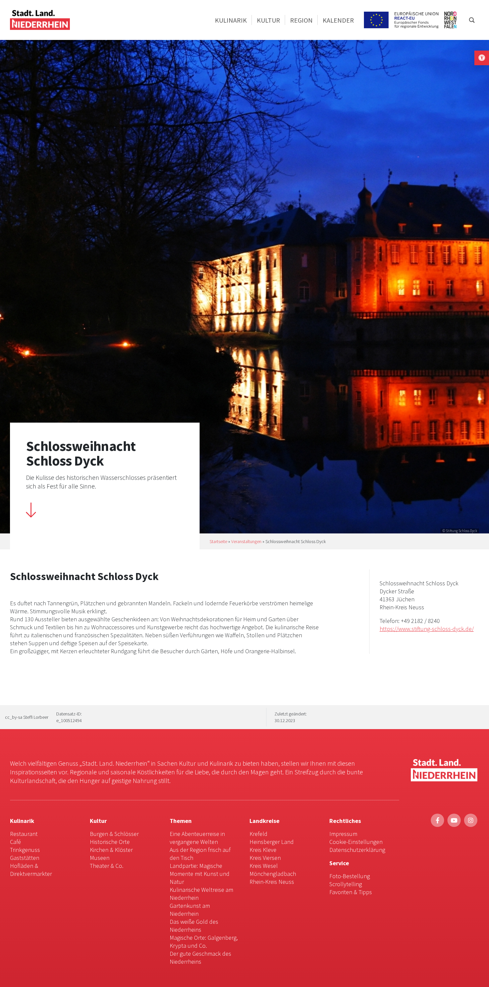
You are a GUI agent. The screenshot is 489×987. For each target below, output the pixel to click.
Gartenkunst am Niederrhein (190, 909)
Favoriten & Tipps (350, 892)
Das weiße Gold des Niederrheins (194, 925)
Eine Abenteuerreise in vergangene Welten (197, 838)
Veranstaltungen (246, 541)
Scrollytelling (345, 884)
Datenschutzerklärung (357, 850)
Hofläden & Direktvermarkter (31, 870)
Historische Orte (110, 842)
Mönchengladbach (272, 874)
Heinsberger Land (271, 842)
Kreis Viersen (265, 858)
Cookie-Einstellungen (356, 842)
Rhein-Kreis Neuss (271, 882)
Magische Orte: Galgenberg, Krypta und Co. (204, 941)
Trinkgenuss (25, 850)
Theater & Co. (106, 866)
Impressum (343, 834)
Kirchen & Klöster (111, 850)
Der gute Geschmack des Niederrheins (200, 957)
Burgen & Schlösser (114, 834)
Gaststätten (24, 858)
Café (15, 842)
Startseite (218, 541)
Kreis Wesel (263, 866)
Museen (99, 858)
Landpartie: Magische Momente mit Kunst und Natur (200, 874)
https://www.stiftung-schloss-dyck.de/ (427, 629)
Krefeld (258, 834)
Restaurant (24, 834)
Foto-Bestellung (349, 876)
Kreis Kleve (262, 850)
